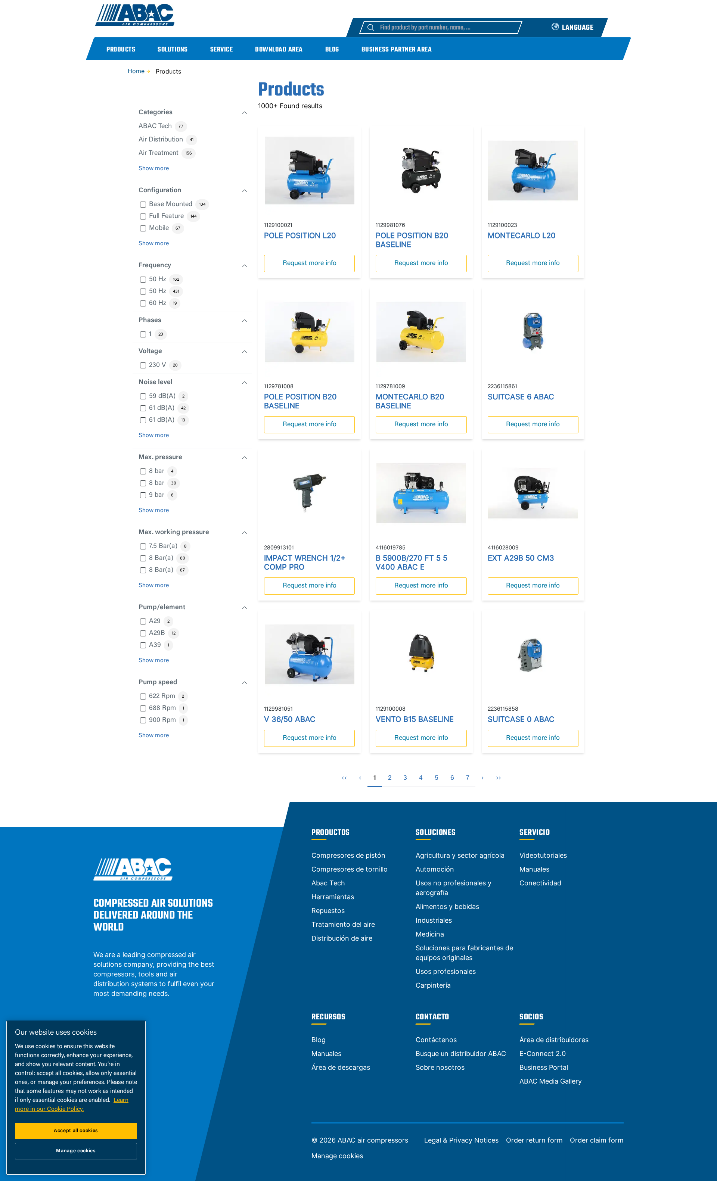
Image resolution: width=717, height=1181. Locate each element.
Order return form (534, 1140)
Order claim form (597, 1140)
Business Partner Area (396, 49)
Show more (154, 169)
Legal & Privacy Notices (461, 1140)
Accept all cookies (76, 1130)
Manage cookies (337, 1156)
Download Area (279, 49)
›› (498, 778)
